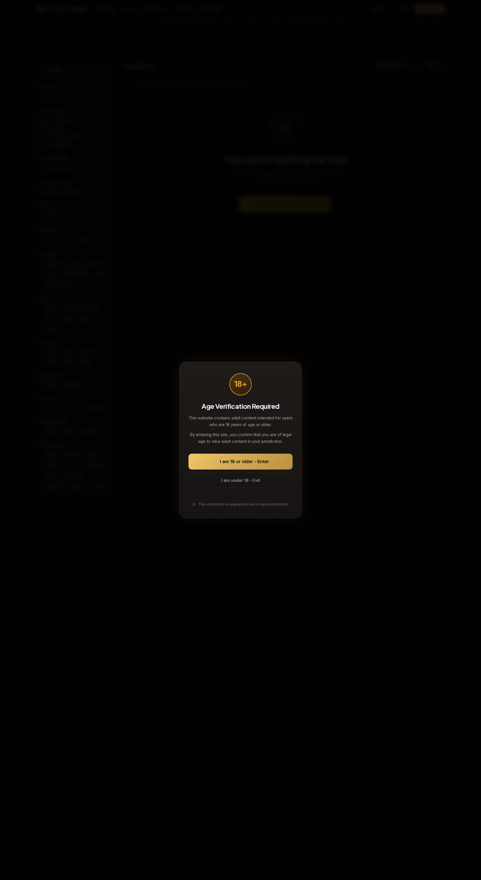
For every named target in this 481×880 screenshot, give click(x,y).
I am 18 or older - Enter (244, 461)
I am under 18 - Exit (240, 480)
